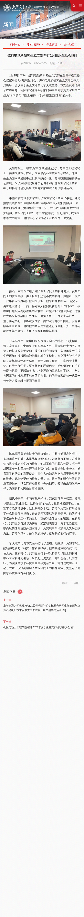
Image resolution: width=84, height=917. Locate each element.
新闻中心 (15, 44)
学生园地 (33, 44)
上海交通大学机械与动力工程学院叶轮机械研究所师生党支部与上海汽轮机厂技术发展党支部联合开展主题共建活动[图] (41, 608)
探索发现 (51, 44)
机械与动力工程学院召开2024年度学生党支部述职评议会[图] (38, 627)
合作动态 (69, 44)
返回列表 (9, 591)
